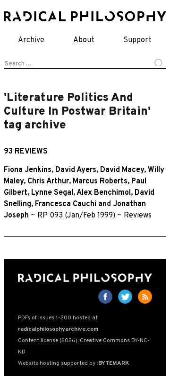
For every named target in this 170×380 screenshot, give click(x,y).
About (83, 40)
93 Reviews (26, 151)
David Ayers (75, 170)
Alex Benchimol (103, 193)
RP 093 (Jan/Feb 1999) (76, 215)
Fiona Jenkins (27, 170)
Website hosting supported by (73, 363)
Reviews (138, 215)
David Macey (122, 170)
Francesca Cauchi (65, 204)
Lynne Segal (52, 193)
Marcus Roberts (100, 181)
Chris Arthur (48, 181)
